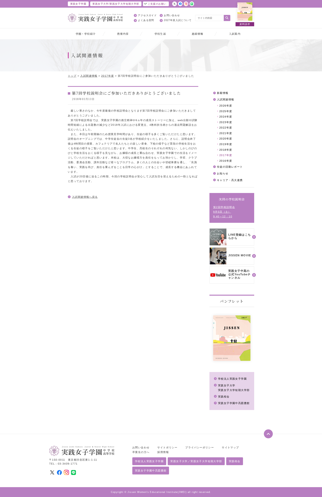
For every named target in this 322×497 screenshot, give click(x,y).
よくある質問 (146, 20)
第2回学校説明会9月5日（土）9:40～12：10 (224, 212)
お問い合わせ (172, 15)
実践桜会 (224, 396)
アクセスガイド (147, 15)
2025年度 (225, 111)
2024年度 (225, 116)
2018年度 (225, 149)
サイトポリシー (167, 447)
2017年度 (107, 75)
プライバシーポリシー (199, 447)
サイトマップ (230, 447)
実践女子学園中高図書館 (234, 403)
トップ (72, 75)
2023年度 (225, 122)
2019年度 (225, 144)
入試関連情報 (88, 75)
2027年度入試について (178, 20)
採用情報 (163, 452)
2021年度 (225, 133)
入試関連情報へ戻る (85, 196)
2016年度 (225, 160)
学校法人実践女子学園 (232, 378)
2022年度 (225, 127)
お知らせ (222, 173)
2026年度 (225, 105)
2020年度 (225, 138)
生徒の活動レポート (230, 166)
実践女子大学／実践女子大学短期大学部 (196, 461)
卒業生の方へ (140, 452)
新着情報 (222, 92)
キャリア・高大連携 (230, 180)
